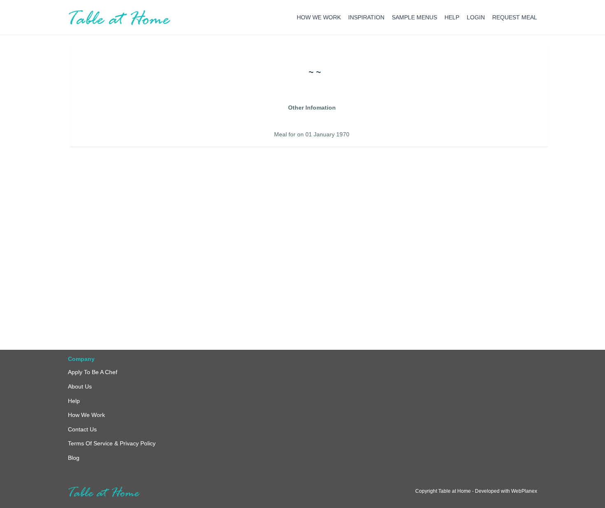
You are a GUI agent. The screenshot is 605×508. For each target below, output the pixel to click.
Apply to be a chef (92, 372)
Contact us (82, 429)
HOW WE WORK (319, 17)
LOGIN (476, 17)
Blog (73, 457)
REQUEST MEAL (514, 17)
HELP (451, 17)
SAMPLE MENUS (414, 17)
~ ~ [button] (315, 72)
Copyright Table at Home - (445, 491)
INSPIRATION (366, 17)
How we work (86, 415)
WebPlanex (524, 491)
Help (74, 401)
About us (80, 386)
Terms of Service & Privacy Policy (112, 443)
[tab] (314, 72)
